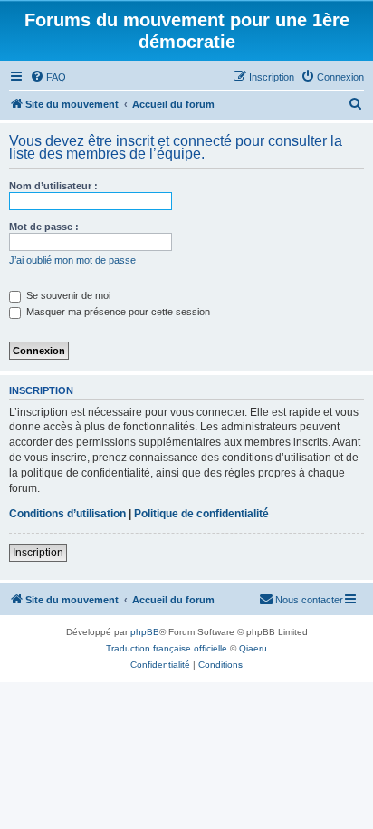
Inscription (38, 552)
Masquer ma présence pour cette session (117, 311)
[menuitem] (48, 77)
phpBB (144, 632)
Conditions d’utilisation (67, 513)
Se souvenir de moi (67, 295)
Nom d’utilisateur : (53, 185)
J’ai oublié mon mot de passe (72, 260)
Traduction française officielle (166, 648)
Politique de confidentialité (201, 513)
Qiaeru (253, 648)
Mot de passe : (44, 226)
